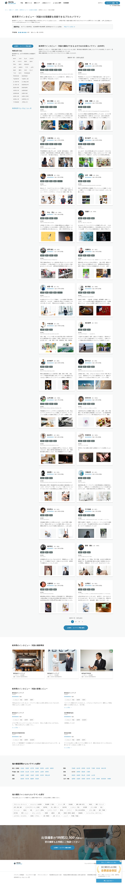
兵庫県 (37, 775)
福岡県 (73, 778)
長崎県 (83, 778)
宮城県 (37, 768)
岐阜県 (16, 9)
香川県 (27, 778)
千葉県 (93, 768)
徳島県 (22, 778)
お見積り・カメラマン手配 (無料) (22, 46)
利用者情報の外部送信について (94, 874)
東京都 (98, 768)
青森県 (27, 768)
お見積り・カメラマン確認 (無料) (62, 847)
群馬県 (83, 768)
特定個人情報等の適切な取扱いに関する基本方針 (74, 874)
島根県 (78, 775)
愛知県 (83, 771)
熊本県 (88, 778)
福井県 (37, 771)
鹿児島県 (103, 778)
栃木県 (78, 768)
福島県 (52, 768)
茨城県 (73, 768)
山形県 (47, 768)
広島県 (88, 775)
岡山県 (83, 775)
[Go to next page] (82, 621)
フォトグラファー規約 (31, 874)
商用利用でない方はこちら (21, 108)
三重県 (88, 771)
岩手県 (32, 768)
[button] (14, 58)
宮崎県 (98, 778)
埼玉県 (88, 768)
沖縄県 (109, 778)
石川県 (32, 771)
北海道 (22, 768)
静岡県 (78, 771)
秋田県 (42, 768)
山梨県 (42, 771)
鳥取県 (73, 775)
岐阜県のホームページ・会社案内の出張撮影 (28, 9)
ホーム (6, 9)
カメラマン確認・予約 (112, 3)
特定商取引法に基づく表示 (55, 874)
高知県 (37, 778)
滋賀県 (22, 775)
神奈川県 (103, 768)
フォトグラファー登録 (90, 863)
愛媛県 (32, 778)
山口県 (93, 775)
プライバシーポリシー (43, 874)
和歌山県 (47, 775)
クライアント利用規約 (19, 874)
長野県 (47, 771)
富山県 (27, 771)
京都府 (27, 775)
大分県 (93, 778)
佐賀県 (78, 778)
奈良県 (42, 775)
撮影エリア (11, 9)
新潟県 (22, 771)
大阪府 (32, 775)
